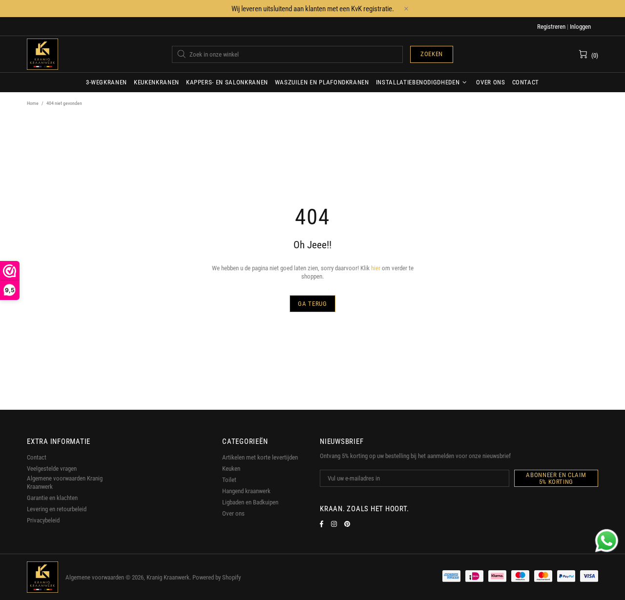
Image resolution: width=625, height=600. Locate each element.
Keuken (231, 468)
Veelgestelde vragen (52, 468)
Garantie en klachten (52, 497)
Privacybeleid (43, 520)
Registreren (551, 26)
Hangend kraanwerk (246, 491)
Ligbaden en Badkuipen (250, 502)
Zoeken (431, 54)
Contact (36, 457)
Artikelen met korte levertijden (260, 457)
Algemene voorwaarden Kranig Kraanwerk (65, 482)
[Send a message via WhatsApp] (606, 540)
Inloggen (580, 26)
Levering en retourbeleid (56, 509)
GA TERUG (312, 303)
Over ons (233, 513)
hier (375, 268)
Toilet (229, 479)
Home (33, 103)
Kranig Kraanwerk (42, 54)
